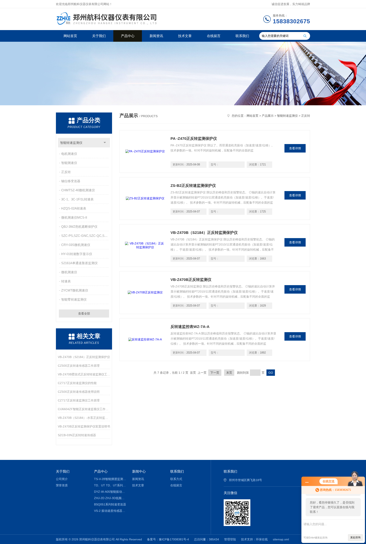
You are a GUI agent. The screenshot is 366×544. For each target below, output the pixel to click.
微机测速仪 (69, 272)
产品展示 (268, 115)
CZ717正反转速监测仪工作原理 (79, 400)
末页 (229, 372)
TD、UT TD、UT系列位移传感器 (110, 485)
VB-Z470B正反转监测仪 (191, 280)
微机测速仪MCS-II (74, 217)
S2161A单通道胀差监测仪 (79, 263)
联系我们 (242, 36)
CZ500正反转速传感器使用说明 (79, 391)
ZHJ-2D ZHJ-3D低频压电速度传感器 (110, 498)
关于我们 (99, 36)
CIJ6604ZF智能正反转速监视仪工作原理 (84, 409)
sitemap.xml (281, 539)
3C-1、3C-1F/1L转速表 (77, 199)
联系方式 (176, 479)
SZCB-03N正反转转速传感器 (77, 435)
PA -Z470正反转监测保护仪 (194, 138)
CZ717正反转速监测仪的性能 (77, 383)
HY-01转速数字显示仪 (76, 254)
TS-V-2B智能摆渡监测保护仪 (110, 479)
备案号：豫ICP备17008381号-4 (168, 539)
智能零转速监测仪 (74, 299)
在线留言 (213, 36)
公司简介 (62, 479)
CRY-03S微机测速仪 (75, 245)
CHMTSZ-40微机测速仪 (78, 190)
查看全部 (84, 313)
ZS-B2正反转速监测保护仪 (193, 185)
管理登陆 (230, 539)
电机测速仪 (69, 153)
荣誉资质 (62, 485)
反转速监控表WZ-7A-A (190, 327)
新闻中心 (139, 471)
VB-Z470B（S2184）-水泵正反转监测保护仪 (84, 417)
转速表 (66, 281)
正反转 (66, 172)
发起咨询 (355, 537)
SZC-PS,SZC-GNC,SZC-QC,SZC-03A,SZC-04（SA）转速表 (85, 235)
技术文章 (185, 36)
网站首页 (70, 36)
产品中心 (127, 36)
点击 (105, 142)
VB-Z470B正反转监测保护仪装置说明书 (84, 426)
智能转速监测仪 (71, 142)
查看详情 (295, 148)
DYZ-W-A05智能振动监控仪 (110, 491)
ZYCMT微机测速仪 (74, 290)
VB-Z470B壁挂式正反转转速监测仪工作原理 (84, 374)
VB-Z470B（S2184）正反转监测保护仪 (84, 357)
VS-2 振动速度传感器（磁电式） (110, 510)
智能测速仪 (69, 163)
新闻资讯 (156, 36)
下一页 (214, 372)
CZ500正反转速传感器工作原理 (79, 365)
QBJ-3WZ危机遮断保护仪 (79, 226)
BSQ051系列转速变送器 (110, 504)
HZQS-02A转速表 (73, 208)
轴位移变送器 (70, 181)
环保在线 (262, 539)
